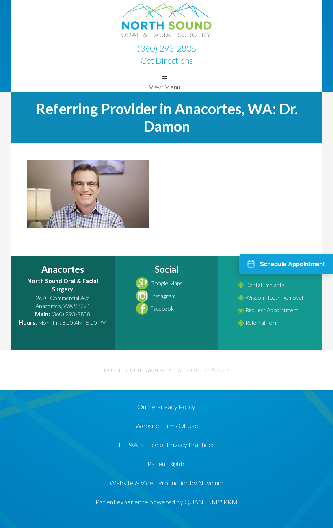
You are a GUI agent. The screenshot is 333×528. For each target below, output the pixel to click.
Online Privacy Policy (166, 407)
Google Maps (166, 283)
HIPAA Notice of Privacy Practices (167, 444)
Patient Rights (166, 463)
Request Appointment (268, 309)
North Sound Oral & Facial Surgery (166, 20)
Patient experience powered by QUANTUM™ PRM (166, 502)
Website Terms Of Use (166, 425)
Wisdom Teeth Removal (270, 297)
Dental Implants (261, 284)
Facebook (162, 308)
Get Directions (167, 60)
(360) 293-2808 (166, 48)
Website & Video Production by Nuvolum (166, 483)
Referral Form (258, 322)
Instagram (163, 295)
